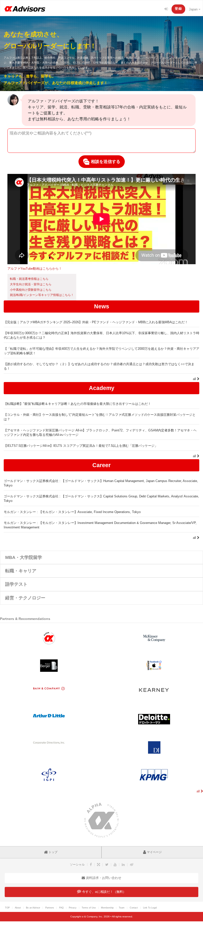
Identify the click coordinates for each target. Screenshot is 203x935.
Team (122, 907)
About (18, 907)
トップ (52, 852)
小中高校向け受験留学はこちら (30, 289)
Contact (134, 907)
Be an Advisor (33, 907)
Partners (49, 907)
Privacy (72, 907)
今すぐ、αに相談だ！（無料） (103, 892)
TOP (7, 907)
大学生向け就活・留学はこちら (30, 284)
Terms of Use (89, 907)
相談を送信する (105, 161)
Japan (194, 9)
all (195, 379)
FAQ (61, 907)
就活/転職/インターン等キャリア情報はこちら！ (42, 295)
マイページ (154, 852)
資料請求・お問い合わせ (103, 878)
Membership (107, 907)
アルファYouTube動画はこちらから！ (34, 268)
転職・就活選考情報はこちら (29, 279)
